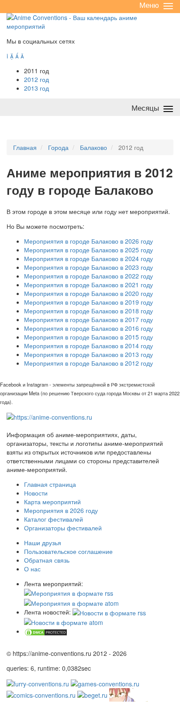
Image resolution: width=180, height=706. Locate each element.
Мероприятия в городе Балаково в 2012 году (88, 363)
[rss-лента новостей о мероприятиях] (109, 612)
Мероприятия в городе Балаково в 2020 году (88, 293)
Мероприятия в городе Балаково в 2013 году (88, 354)
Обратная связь (46, 560)
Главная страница (50, 484)
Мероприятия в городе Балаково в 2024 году (88, 258)
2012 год (36, 79)
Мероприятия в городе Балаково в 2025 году (88, 249)
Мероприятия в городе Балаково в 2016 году (88, 328)
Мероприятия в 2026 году (61, 510)
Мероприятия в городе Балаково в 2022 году (88, 276)
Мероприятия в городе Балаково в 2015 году (88, 337)
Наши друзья (42, 542)
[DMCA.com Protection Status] (46, 631)
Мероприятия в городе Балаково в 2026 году (88, 241)
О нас (32, 568)
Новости (36, 493)
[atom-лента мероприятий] (71, 601)
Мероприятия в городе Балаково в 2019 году (88, 302)
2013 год (36, 88)
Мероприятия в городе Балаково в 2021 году (88, 284)
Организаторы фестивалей (63, 527)
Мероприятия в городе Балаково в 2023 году (88, 267)
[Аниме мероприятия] (49, 416)
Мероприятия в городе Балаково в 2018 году (88, 310)
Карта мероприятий (52, 501)
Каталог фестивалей (53, 519)
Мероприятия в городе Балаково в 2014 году (88, 345)
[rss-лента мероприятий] (68, 592)
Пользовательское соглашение (68, 551)
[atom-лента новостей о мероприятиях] (63, 621)
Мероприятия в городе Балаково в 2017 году (88, 319)
